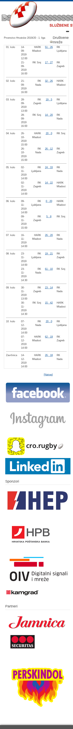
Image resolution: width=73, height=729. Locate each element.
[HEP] (37, 513)
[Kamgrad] (22, 597)
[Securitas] (22, 649)
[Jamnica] (37, 631)
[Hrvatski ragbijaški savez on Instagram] (37, 430)
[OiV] (37, 584)
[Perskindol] (37, 715)
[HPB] (30, 551)
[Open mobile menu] (67, 31)
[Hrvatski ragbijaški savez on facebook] (37, 402)
